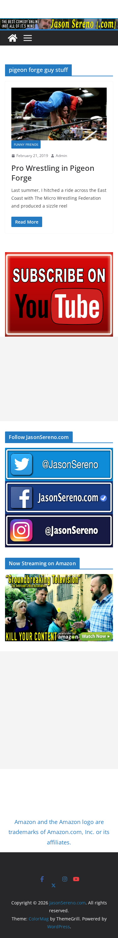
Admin (61, 155)
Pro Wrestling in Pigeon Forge (52, 173)
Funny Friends (26, 144)
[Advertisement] (59, 379)
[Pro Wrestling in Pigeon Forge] (59, 114)
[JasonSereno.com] (59, 22)
